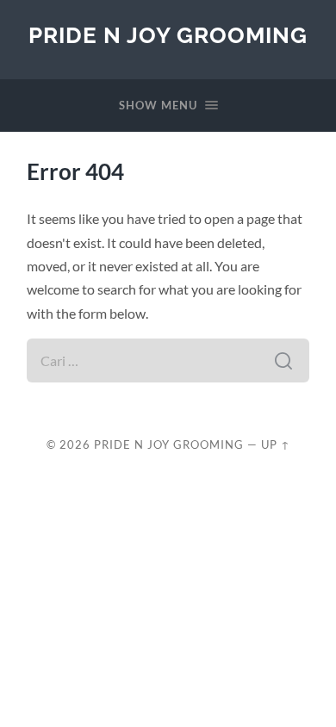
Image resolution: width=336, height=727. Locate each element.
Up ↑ (275, 444)
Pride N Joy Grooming (168, 35)
